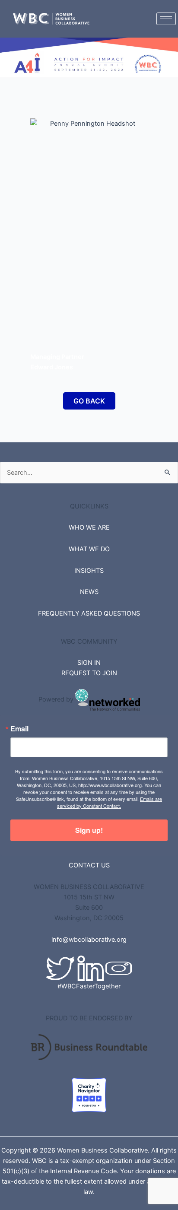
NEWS (89, 592)
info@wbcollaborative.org (89, 939)
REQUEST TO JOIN (89, 673)
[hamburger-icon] (166, 19)
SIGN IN (89, 663)
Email (19, 728)
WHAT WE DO (89, 549)
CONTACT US (89, 865)
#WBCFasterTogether (89, 986)
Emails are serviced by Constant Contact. (109, 802)
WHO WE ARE (89, 527)
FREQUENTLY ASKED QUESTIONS (89, 613)
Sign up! (89, 830)
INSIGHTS (89, 571)
